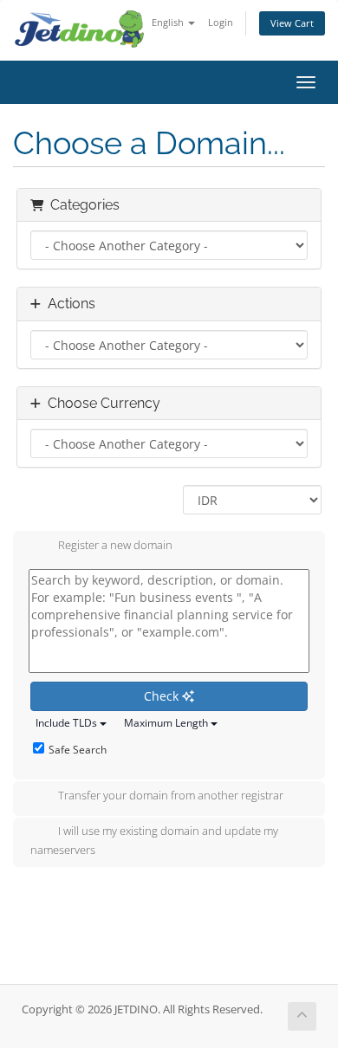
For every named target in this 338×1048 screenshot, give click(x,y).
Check (163, 696)
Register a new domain (115, 545)
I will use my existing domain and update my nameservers (154, 840)
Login (220, 22)
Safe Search (78, 749)
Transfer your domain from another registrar (170, 795)
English (169, 22)
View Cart (292, 22)
